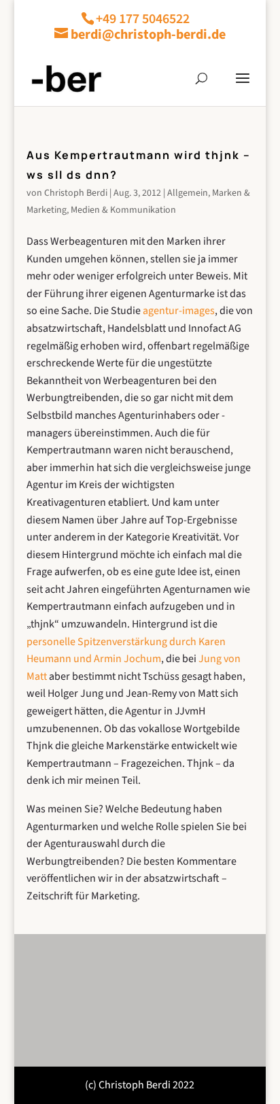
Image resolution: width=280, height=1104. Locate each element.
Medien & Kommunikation (123, 210)
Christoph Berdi (75, 193)
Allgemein (187, 193)
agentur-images (179, 310)
